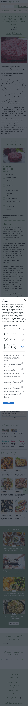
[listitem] (14, 326)
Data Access (14, 408)
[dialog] (14, 354)
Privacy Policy (22, 408)
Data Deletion (6, 408)
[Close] (25, 300)
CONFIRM (8, 402)
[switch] (22, 329)
